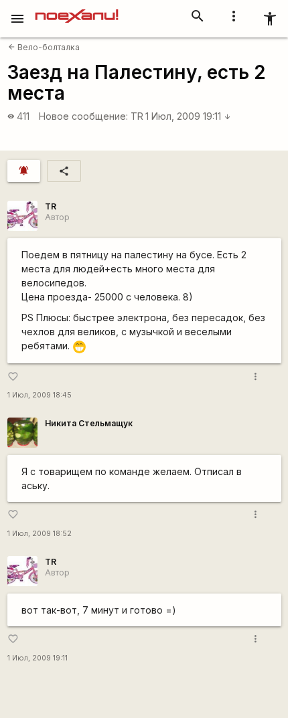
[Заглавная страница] (77, 9)
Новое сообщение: (83, 116)
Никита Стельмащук (89, 423)
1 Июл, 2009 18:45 (39, 395)
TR (137, 116)
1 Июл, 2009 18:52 (39, 533)
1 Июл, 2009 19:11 (188, 116)
